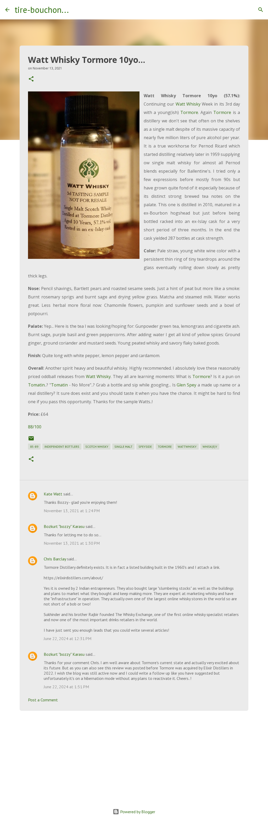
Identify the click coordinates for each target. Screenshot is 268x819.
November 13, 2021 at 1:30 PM (72, 543)
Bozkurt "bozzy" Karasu (64, 526)
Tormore (189, 112)
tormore (165, 447)
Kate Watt (53, 493)
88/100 (34, 427)
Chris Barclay (55, 558)
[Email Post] (31, 440)
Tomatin (36, 385)
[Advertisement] (134, 755)
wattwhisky (187, 447)
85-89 (34, 447)
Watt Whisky (188, 104)
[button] (31, 79)
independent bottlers (61, 447)
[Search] (76, 9)
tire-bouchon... (42, 9)
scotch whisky (96, 447)
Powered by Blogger (137, 811)
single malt (123, 447)
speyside (145, 447)
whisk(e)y (210, 447)
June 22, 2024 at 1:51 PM (66, 686)
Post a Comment (43, 699)
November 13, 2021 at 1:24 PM (72, 510)
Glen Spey (186, 385)
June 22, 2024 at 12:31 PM (67, 638)
